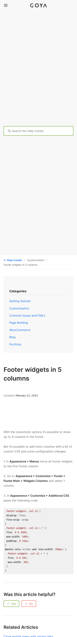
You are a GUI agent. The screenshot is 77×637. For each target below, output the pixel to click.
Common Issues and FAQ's (27, 315)
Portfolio (15, 344)
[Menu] (6, 5)
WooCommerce (19, 330)
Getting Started (19, 301)
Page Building (18, 322)
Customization (19, 308)
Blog (12, 337)
